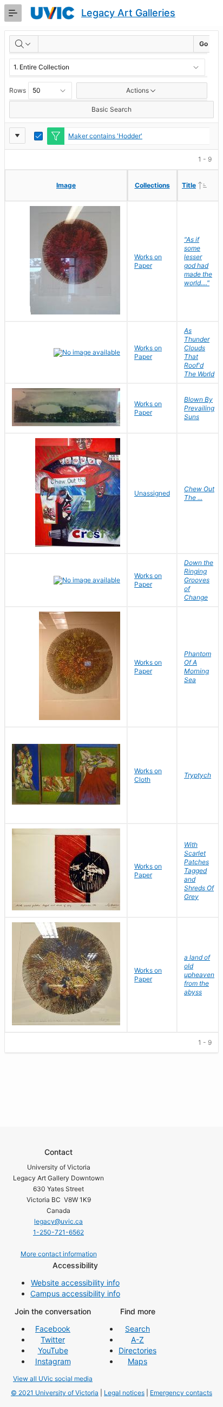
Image (66, 185)
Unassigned (152, 493)
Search (137, 1328)
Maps (137, 1361)
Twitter (53, 1339)
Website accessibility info (75, 1282)
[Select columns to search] (23, 44)
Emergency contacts (181, 1393)
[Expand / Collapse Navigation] (13, 13)
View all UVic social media (53, 1378)
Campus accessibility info (75, 1293)
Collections (152, 185)
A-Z (137, 1339)
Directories (137, 1350)
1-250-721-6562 (58, 1232)
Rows (17, 90)
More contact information (59, 1254)
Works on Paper (148, 261)
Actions (137, 90)
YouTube (53, 1350)
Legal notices (124, 1393)
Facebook (52, 1328)
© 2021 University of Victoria (55, 1393)
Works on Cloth (148, 775)
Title (201, 185)
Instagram (53, 1361)
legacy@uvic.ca (58, 1221)
